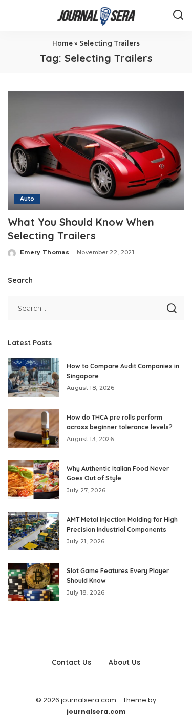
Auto (27, 198)
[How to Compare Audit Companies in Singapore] (33, 377)
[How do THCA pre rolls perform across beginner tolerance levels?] (33, 428)
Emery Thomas (44, 252)
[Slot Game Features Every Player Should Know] (33, 582)
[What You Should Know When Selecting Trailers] (96, 150)
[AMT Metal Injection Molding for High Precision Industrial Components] (33, 531)
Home (62, 43)
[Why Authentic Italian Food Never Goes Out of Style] (33, 479)
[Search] (178, 15)
